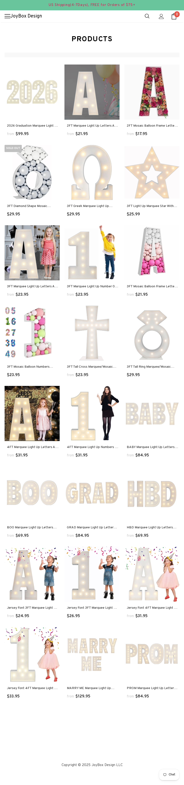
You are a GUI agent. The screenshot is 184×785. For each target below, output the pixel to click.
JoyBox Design (26, 16)
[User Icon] (161, 16)
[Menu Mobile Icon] (7, 16)
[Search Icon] (147, 16)
